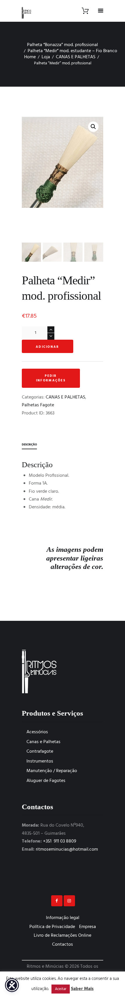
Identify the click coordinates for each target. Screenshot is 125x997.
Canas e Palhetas (43, 742)
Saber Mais (82, 989)
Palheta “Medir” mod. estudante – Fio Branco (72, 51)
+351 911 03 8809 (59, 841)
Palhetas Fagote (38, 405)
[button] (93, 126)
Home (30, 57)
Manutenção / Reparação (51, 771)
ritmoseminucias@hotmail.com (67, 849)
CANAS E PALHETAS (75, 57)
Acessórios (37, 732)
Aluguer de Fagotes (45, 781)
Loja (46, 57)
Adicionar (47, 347)
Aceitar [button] (60, 989)
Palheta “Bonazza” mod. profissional (62, 45)
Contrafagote (39, 751)
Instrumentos (39, 761)
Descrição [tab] (29, 444)
